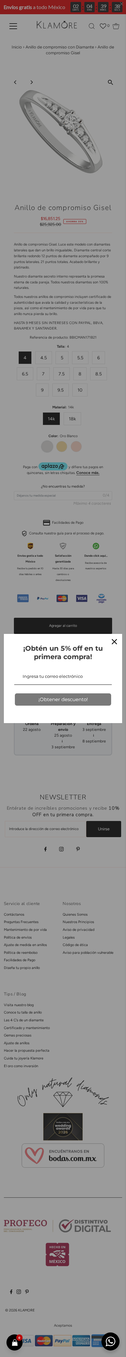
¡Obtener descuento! (63, 699)
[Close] (114, 641)
